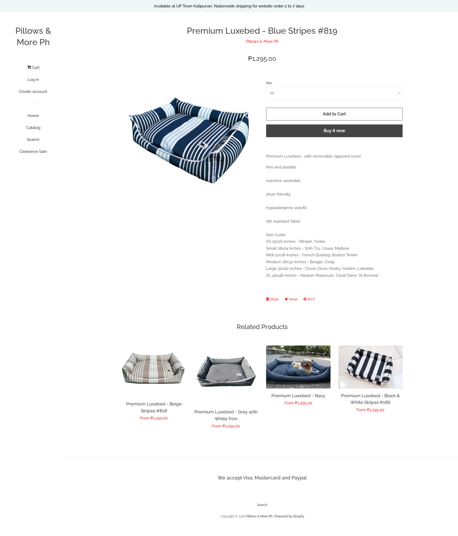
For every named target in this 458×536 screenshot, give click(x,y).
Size (269, 83)
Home (33, 115)
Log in (33, 79)
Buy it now (334, 130)
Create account (33, 91)
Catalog (33, 127)
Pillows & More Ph (33, 36)
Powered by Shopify (289, 516)
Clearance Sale (33, 151)
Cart (35, 67)
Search (33, 139)
